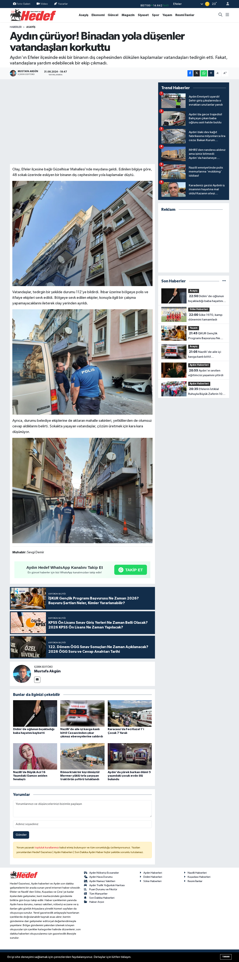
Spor (155, 15)
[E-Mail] (37, 680)
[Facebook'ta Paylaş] (190, 73)
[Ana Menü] (227, 15)
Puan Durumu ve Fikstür (103, 889)
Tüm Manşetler (98, 893)
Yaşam (167, 15)
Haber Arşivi (96, 902)
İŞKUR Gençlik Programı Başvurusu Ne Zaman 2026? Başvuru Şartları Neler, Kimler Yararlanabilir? (204, 336)
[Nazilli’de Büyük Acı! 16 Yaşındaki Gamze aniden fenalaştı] (35, 756)
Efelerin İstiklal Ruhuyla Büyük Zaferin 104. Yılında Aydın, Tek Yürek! (206, 391)
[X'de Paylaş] (196, 73)
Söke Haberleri (199, 309)
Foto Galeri (23, 3)
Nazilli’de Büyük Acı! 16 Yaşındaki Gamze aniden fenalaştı (30, 776)
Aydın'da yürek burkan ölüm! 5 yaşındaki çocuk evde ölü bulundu (129, 776)
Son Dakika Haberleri (101, 897)
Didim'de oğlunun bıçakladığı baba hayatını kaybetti (206, 299)
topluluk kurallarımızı (47, 847)
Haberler (16, 27)
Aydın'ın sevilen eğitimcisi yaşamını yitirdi (205, 373)
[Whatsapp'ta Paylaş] (204, 73)
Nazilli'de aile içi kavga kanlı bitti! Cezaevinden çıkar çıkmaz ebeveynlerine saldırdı (81, 733)
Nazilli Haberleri (197, 872)
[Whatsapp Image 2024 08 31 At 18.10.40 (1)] (82, 490)
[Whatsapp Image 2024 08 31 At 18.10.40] (82, 233)
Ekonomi (98, 15)
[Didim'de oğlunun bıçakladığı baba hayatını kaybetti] (35, 713)
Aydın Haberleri (199, 365)
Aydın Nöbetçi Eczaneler (104, 872)
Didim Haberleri (152, 876)
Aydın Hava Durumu (101, 876)
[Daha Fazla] (211, 73)
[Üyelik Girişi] (226, 4)
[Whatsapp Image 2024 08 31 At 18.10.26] (82, 362)
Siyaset (143, 15)
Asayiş (83, 15)
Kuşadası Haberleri (199, 876)
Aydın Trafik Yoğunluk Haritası (107, 885)
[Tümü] (224, 281)
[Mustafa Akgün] (22, 673)
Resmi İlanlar (184, 15)
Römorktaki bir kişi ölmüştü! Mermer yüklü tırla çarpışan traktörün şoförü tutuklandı (80, 776)
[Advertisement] (193, 242)
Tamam (225, 957)
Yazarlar (63, 3)
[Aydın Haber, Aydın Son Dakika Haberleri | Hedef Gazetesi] (33, 15)
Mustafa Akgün (47, 671)
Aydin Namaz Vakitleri (102, 881)
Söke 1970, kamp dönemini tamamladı (205, 317)
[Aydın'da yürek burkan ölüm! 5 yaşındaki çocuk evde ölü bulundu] (130, 756)
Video (44, 3)
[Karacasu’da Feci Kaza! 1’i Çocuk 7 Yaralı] (130, 713)
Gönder (21, 834)
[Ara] (220, 15)
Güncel (113, 15)
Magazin (128, 15)
